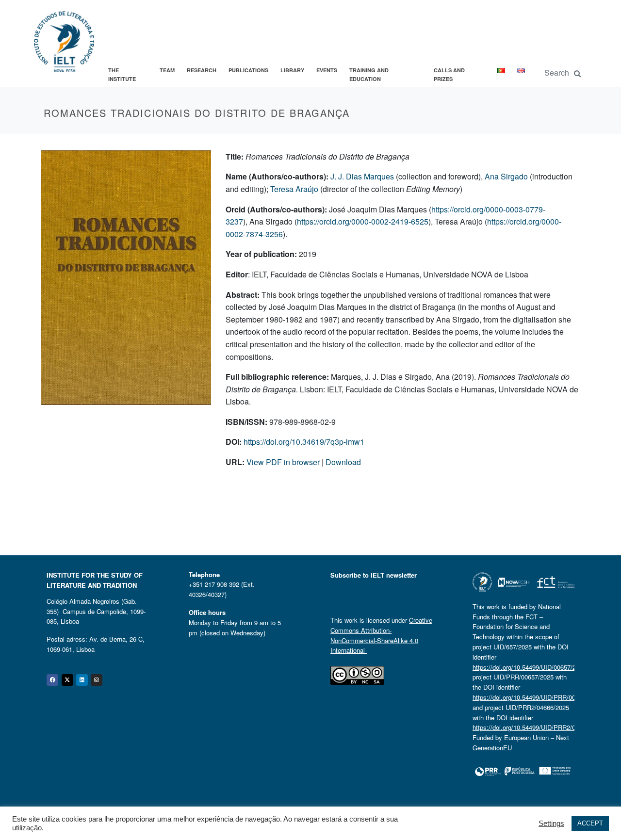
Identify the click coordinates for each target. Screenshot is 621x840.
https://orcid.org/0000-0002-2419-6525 (362, 221)
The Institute (122, 74)
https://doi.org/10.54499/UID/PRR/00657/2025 (537, 697)
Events (326, 70)
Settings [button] (551, 823)
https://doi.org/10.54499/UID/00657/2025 (529, 667)
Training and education (369, 74)
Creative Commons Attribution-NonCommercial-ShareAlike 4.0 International (381, 635)
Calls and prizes (449, 74)
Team (167, 70)
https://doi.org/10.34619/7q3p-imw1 (304, 441)
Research (201, 70)
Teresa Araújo (294, 188)
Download (343, 462)
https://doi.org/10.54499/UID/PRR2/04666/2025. (539, 727)
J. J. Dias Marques (362, 176)
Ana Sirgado (506, 176)
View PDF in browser (284, 462)
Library (292, 70)
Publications (248, 70)
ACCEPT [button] (590, 823)
